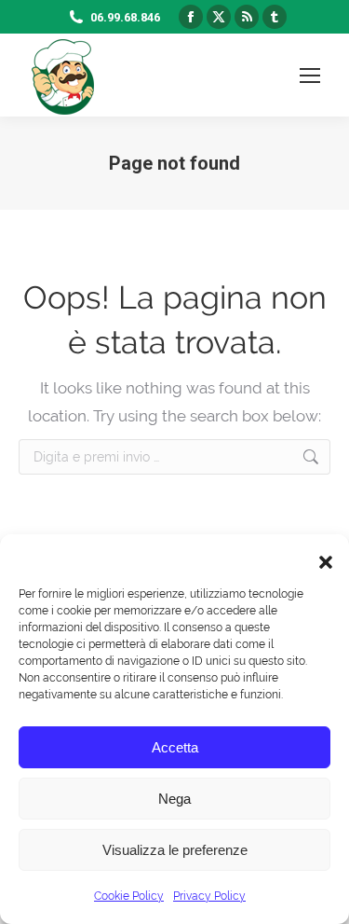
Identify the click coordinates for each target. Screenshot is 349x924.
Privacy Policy (209, 896)
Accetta (175, 747)
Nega (174, 799)
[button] (321, 557)
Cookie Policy (129, 896)
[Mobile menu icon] (310, 75)
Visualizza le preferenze (175, 850)
